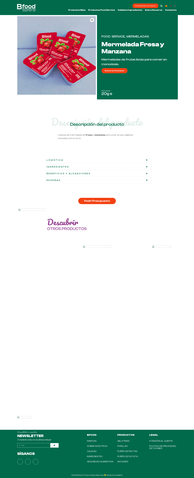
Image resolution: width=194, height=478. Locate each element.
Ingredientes (94, 456)
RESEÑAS (53, 180)
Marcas (92, 441)
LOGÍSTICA (54, 160)
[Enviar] (54, 445)
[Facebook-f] (20, 461)
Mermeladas (138, 36)
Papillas (122, 446)
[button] (145, 5)
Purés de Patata (127, 456)
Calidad (92, 451)
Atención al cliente (161, 441)
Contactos (170, 10)
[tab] (97, 160)
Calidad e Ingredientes (130, 10)
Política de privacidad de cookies (162, 447)
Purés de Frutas (127, 451)
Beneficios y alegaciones (68, 173)
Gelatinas (123, 441)
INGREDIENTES (57, 167)
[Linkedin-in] (35, 461)
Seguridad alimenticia (100, 461)
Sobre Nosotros (153, 10)
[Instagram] (28, 461)
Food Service (113, 36)
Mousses (122, 461)
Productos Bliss (77, 10)
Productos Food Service (101, 10)
